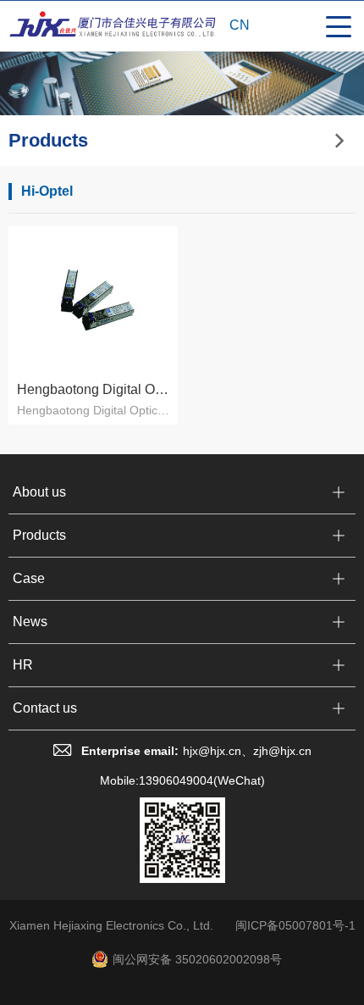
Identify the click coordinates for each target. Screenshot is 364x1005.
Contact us (45, 708)
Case (29, 578)
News (30, 621)
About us (39, 492)
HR (23, 665)
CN (239, 25)
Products (39, 535)
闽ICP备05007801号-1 (295, 925)
